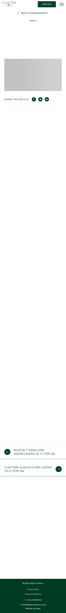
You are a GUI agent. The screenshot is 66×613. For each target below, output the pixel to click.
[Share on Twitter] (40, 99)
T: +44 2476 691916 (33, 600)
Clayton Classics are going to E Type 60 (28, 469)
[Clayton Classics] (9, 4)
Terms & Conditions (33, 594)
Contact (47, 4)
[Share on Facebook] (34, 99)
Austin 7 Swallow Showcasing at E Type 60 (34, 452)
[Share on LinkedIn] (47, 99)
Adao (33, 608)
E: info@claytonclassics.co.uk (33, 604)
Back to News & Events (34, 13)
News (33, 21)
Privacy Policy (33, 589)
